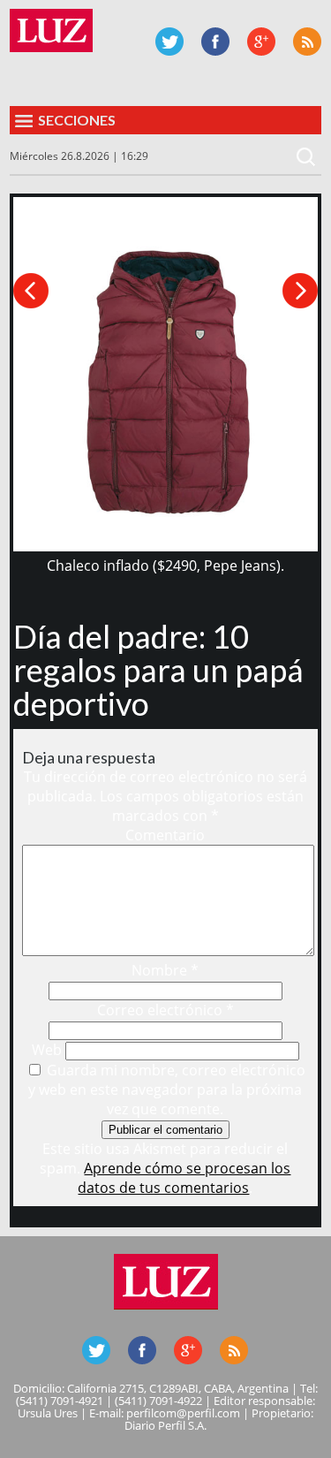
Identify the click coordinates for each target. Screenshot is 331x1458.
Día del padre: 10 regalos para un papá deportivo (158, 670)
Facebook (215, 41)
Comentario (165, 835)
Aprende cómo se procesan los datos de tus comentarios (184, 1177)
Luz (51, 30)
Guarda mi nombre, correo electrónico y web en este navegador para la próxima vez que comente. (166, 1089)
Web (47, 1049)
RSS (307, 41)
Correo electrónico (165, 1010)
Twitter (169, 41)
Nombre (165, 970)
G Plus (261, 41)
